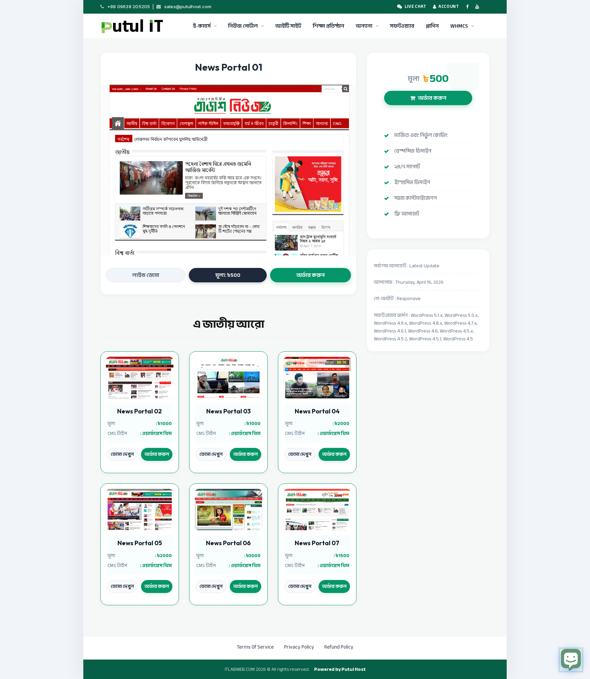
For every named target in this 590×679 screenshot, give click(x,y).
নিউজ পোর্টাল (243, 26)
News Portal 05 (139, 543)
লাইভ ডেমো (145, 275)
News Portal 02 (139, 411)
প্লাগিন (432, 26)
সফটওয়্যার (402, 26)
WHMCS (459, 26)
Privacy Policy (299, 647)
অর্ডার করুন (310, 275)
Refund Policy (338, 647)
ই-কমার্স (202, 26)
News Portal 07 (317, 543)
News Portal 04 (317, 411)
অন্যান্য (364, 26)
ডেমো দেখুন (122, 454)
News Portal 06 (228, 543)
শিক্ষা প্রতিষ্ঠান (328, 26)
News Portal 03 (228, 411)
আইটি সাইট (288, 26)
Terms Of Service (255, 647)
